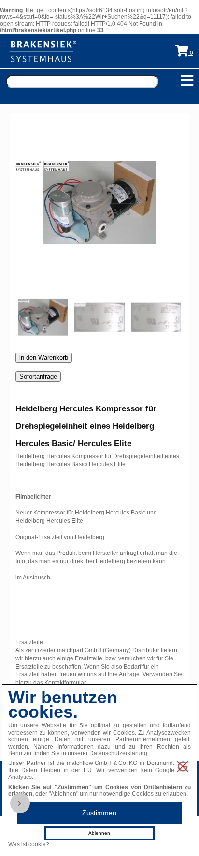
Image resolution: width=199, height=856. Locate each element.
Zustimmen (99, 812)
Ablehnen (99, 833)
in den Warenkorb (43, 357)
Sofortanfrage (38, 376)
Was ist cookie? (28, 844)
